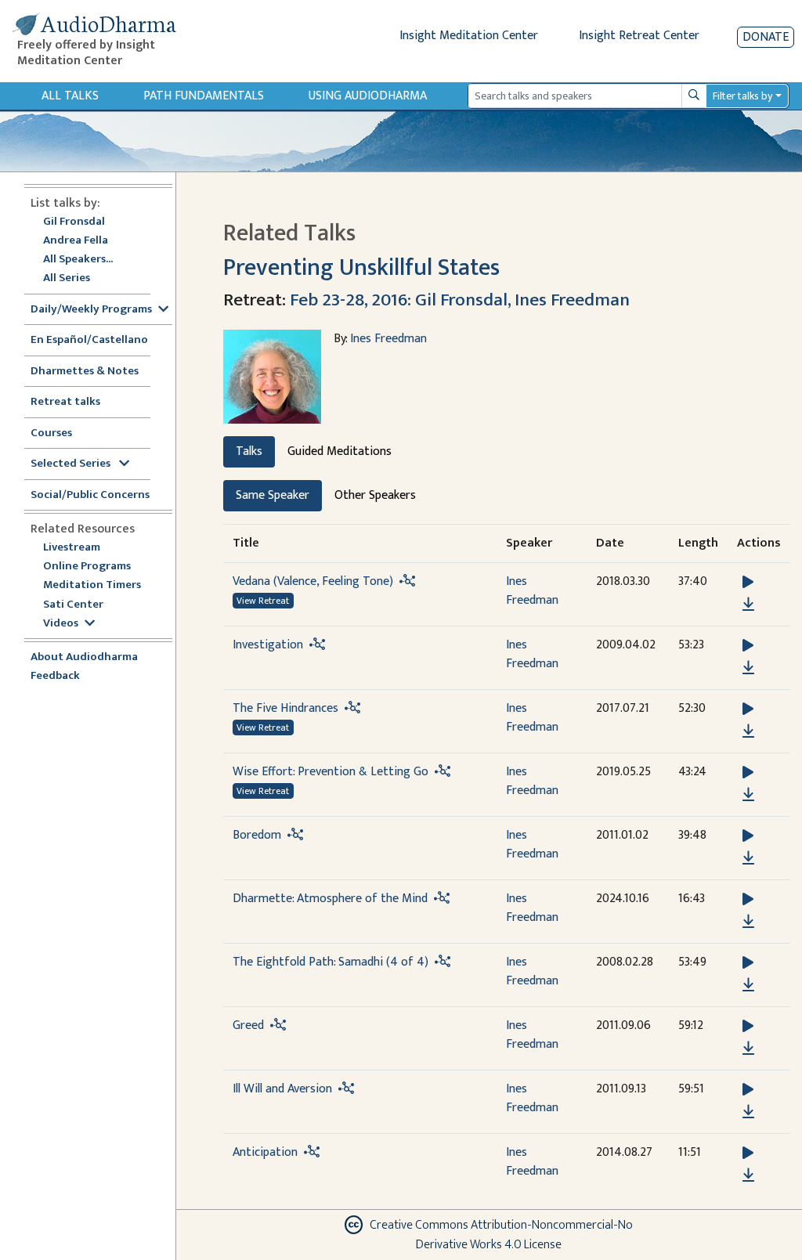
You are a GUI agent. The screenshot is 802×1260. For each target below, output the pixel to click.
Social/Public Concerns (90, 495)
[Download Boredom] (748, 858)
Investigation (268, 644)
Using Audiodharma (368, 96)
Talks (249, 451)
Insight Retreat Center (639, 35)
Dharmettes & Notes (85, 372)
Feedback (55, 676)
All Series (66, 278)
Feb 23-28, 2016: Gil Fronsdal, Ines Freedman (460, 299)
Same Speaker (272, 495)
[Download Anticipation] (748, 1175)
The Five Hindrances (285, 708)
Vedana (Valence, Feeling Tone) (313, 581)
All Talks (70, 96)
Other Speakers (375, 495)
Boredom (257, 835)
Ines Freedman (388, 338)
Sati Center (73, 605)
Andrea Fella (75, 241)
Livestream (71, 548)
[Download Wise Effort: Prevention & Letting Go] (748, 795)
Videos (60, 624)
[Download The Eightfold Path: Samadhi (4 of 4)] (748, 985)
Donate (765, 37)
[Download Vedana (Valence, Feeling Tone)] (748, 604)
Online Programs (87, 567)
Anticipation (265, 1152)
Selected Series (72, 464)
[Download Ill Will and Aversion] (748, 1112)
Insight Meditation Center (468, 35)
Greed (248, 1025)
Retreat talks (65, 402)
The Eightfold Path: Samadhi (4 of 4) (330, 962)
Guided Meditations (339, 451)
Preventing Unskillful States (361, 267)
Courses (51, 433)
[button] (748, 582)
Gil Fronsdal (74, 222)
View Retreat (263, 600)
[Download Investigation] (748, 668)
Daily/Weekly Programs (91, 310)
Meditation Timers (92, 585)
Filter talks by (742, 96)
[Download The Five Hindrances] (748, 731)
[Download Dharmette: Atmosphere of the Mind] (748, 921)
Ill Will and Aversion (282, 1088)
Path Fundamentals (203, 96)
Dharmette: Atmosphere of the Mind (330, 898)
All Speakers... (78, 260)
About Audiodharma (84, 657)
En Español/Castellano (89, 340)
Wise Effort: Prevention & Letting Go (330, 771)
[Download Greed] (748, 1048)
